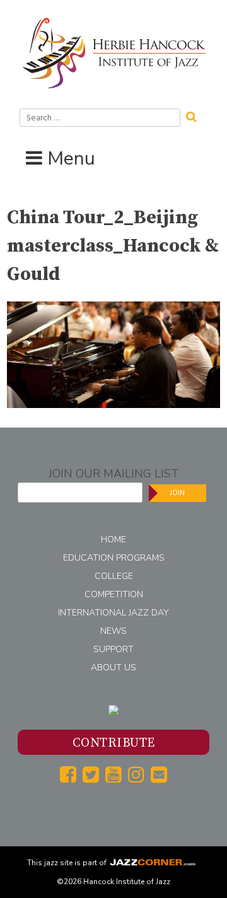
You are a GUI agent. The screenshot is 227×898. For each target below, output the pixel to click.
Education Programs (114, 558)
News (113, 631)
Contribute (114, 743)
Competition (113, 594)
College (114, 576)
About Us (113, 668)
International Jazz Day (113, 613)
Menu (71, 159)
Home (113, 539)
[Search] (195, 115)
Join (177, 493)
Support (113, 649)
